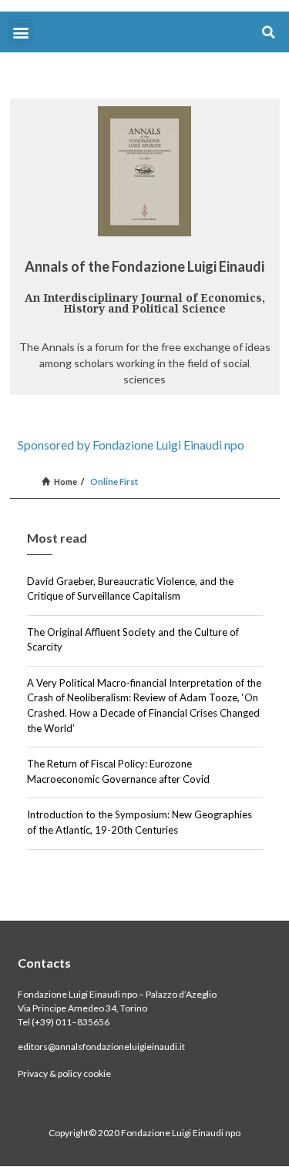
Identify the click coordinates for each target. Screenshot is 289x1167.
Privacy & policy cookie (64, 1073)
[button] (20, 32)
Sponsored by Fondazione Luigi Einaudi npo (131, 444)
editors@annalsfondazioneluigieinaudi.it (101, 1046)
